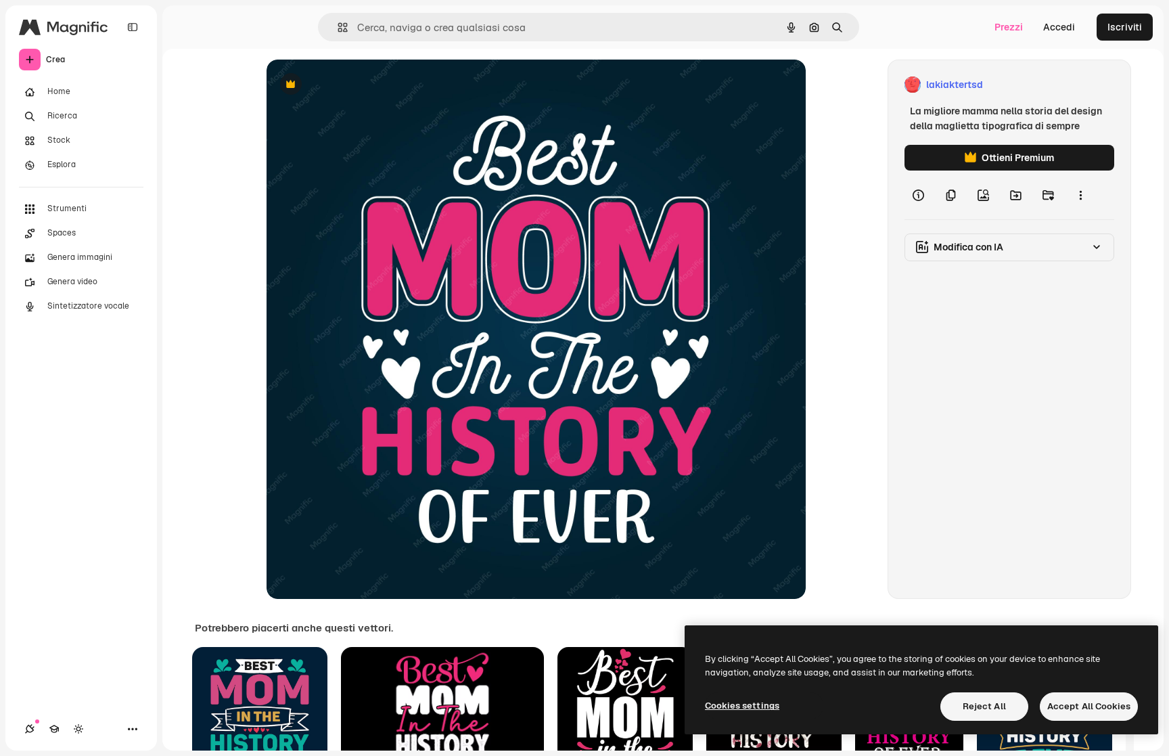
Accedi (1059, 27)
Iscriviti (1124, 27)
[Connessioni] (30, 729)
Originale (355, 85)
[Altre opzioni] (1080, 194)
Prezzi (1008, 27)
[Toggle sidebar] (132, 27)
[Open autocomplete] (337, 27)
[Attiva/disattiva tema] (78, 729)
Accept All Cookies (1088, 706)
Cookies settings (742, 705)
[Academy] (54, 729)
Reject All (984, 706)
